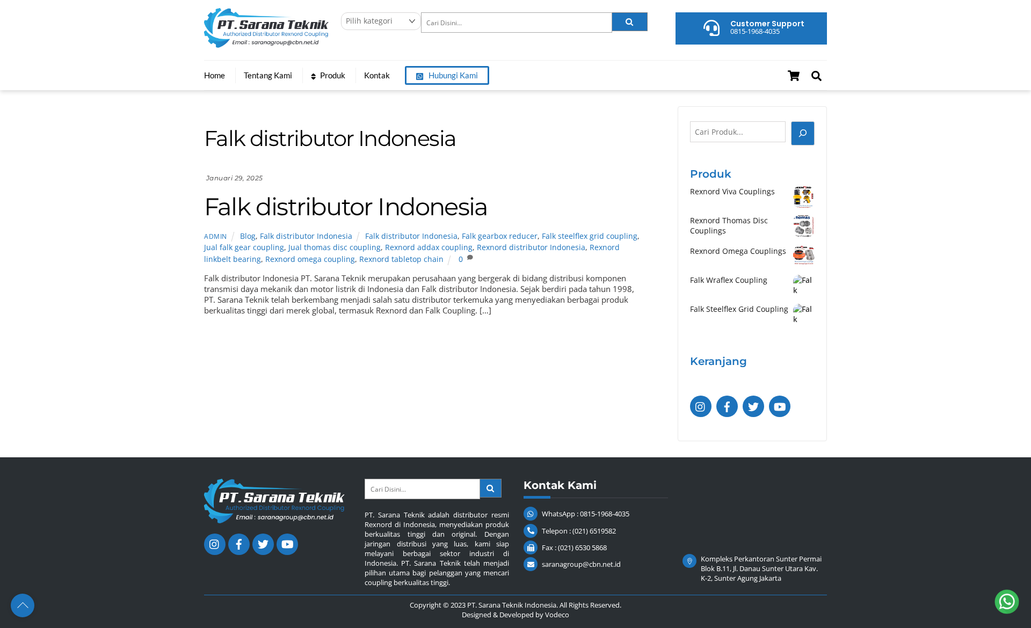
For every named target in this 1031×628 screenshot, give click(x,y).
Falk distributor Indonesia (346, 206)
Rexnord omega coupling (310, 259)
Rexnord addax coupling (429, 247)
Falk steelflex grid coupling (589, 236)
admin (215, 236)
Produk (331, 75)
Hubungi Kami (452, 75)
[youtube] (779, 405)
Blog (248, 236)
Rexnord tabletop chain (401, 259)
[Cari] (803, 133)
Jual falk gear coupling (244, 247)
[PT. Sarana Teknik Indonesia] (266, 42)
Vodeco (557, 614)
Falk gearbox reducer (500, 236)
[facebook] (727, 405)
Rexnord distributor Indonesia (531, 247)
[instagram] (700, 405)
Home (214, 75)
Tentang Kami (268, 75)
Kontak (377, 75)
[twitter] (753, 405)
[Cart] (793, 75)
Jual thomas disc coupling (334, 247)
